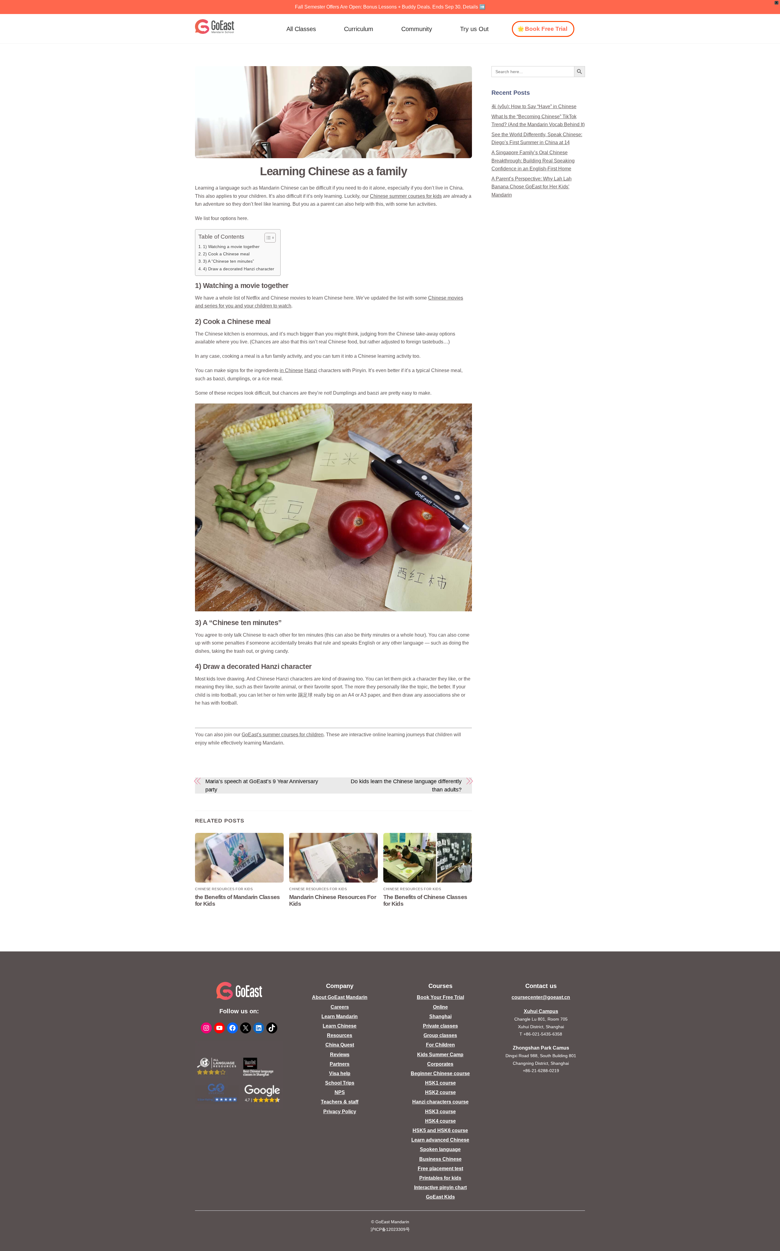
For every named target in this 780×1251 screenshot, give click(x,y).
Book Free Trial (546, 29)
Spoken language (440, 1149)
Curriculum (358, 29)
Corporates (440, 1064)
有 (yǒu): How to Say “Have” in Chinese (533, 106)
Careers (340, 1007)
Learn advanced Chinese (440, 1140)
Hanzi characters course (440, 1101)
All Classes (301, 29)
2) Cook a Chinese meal (226, 253)
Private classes (440, 1026)
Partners (339, 1064)
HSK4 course (440, 1121)
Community (416, 29)
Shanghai (440, 1016)
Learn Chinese (339, 1026)
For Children (440, 1044)
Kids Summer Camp (440, 1054)
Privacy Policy (339, 1111)
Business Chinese (440, 1159)
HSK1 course (440, 1083)
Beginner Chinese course (440, 1073)
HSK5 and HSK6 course (440, 1130)
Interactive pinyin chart (440, 1187)
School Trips (339, 1083)
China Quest (339, 1044)
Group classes (440, 1035)
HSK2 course (440, 1092)
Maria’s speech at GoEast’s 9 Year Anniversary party (261, 785)
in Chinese (291, 370)
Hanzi (310, 370)
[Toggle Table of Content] (267, 238)
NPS (340, 1092)
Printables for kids (440, 1178)
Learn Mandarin (339, 1016)
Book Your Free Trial (440, 997)
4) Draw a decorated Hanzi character (238, 268)
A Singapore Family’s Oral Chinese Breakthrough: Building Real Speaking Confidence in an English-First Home (533, 160)
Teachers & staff (339, 1101)
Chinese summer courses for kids (406, 196)
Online (440, 1007)
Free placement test (440, 1168)
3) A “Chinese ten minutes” (228, 261)
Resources (339, 1035)
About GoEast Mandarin (339, 997)
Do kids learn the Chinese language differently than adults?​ (406, 785)
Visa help (339, 1073)
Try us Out (474, 29)
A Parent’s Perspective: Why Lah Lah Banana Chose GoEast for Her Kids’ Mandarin (531, 186)
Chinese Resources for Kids (224, 889)
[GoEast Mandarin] (214, 26)
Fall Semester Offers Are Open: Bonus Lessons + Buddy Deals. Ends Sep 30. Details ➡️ (390, 6)
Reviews (339, 1054)
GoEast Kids (440, 1196)
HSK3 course (440, 1111)
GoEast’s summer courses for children (283, 734)
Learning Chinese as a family (333, 171)
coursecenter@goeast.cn (541, 997)
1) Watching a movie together (231, 246)
